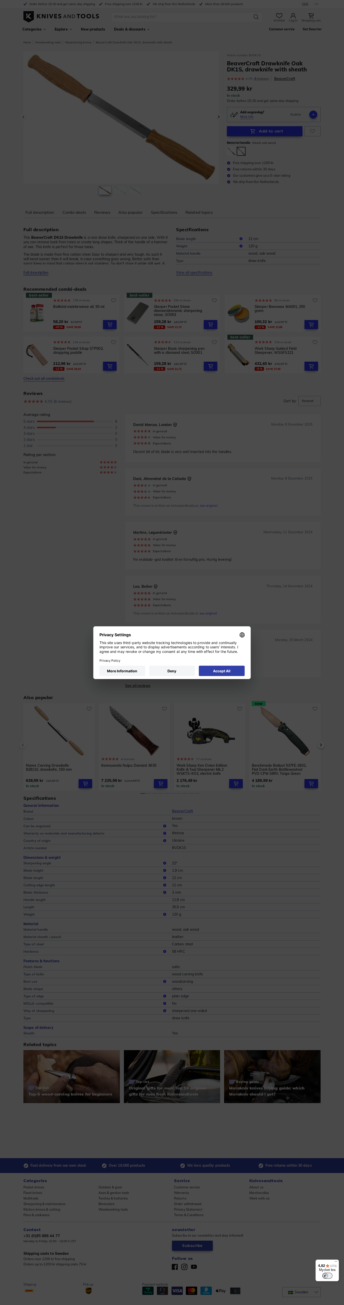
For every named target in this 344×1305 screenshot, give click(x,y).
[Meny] (336, 1263)
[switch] (327, 1276)
